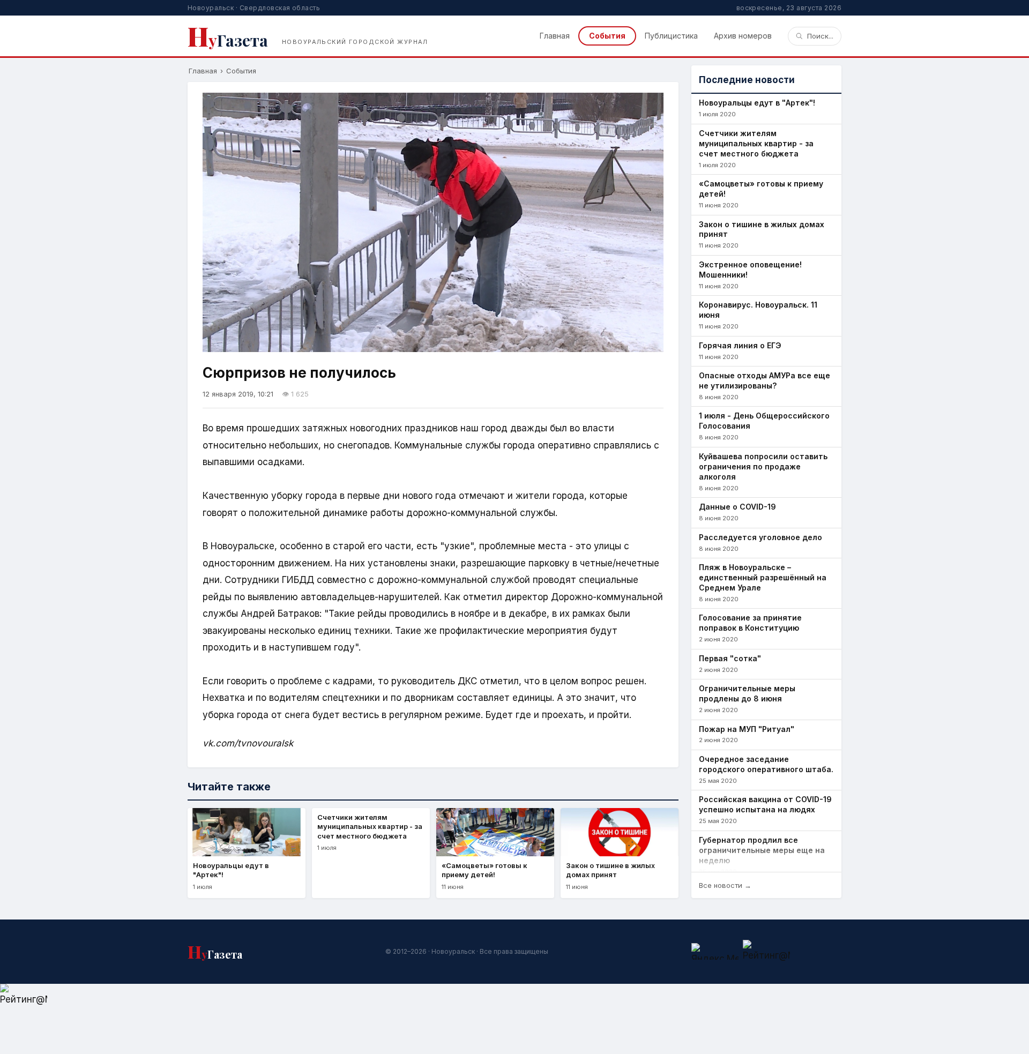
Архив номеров (743, 35)
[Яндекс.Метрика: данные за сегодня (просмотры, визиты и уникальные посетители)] (715, 951)
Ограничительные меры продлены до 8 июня (747, 693)
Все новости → (725, 885)
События (607, 35)
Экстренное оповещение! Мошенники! (750, 269)
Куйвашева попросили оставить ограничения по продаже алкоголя (763, 466)
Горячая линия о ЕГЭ (740, 345)
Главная (555, 35)
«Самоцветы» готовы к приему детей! (761, 188)
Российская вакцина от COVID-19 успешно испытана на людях (765, 804)
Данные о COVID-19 (737, 506)
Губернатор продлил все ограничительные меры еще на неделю (762, 850)
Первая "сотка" (730, 658)
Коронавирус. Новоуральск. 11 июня (758, 309)
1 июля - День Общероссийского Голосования (764, 420)
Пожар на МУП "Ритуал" (746, 729)
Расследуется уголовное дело (760, 537)
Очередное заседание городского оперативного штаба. (766, 764)
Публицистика (671, 35)
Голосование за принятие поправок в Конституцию (750, 622)
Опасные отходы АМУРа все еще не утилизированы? (764, 380)
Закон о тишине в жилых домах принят (761, 229)
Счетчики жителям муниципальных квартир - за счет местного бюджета (756, 143)
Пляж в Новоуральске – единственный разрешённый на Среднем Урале (762, 577)
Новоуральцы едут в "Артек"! (757, 102)
